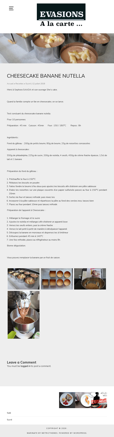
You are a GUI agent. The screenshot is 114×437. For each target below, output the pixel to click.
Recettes (19, 83)
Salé (9, 413)
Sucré (28, 83)
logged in (25, 366)
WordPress (79, 433)
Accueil (10, 83)
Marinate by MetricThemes (42, 433)
